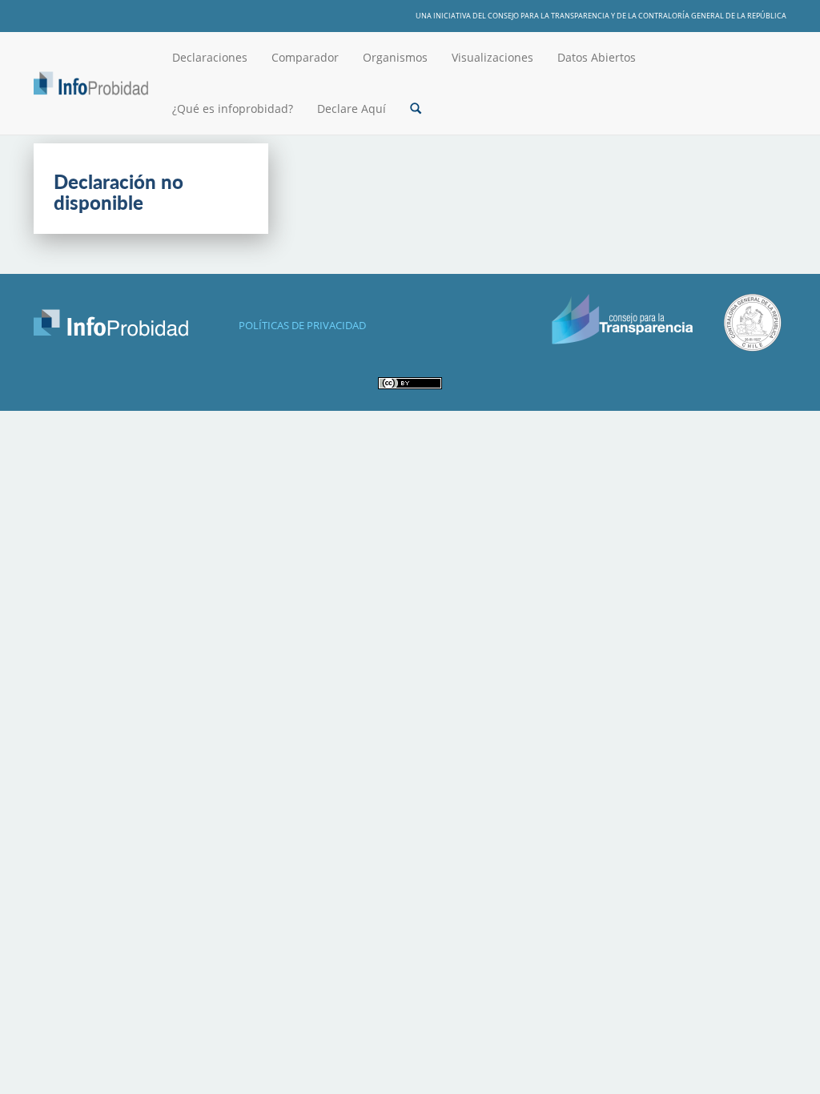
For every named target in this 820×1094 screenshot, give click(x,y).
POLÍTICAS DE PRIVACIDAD (302, 325)
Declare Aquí (351, 108)
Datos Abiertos (596, 57)
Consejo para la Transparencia (548, 15)
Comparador (305, 57)
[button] (415, 109)
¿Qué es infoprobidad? (232, 108)
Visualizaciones (492, 57)
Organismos (395, 57)
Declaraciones (209, 57)
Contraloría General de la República (712, 15)
